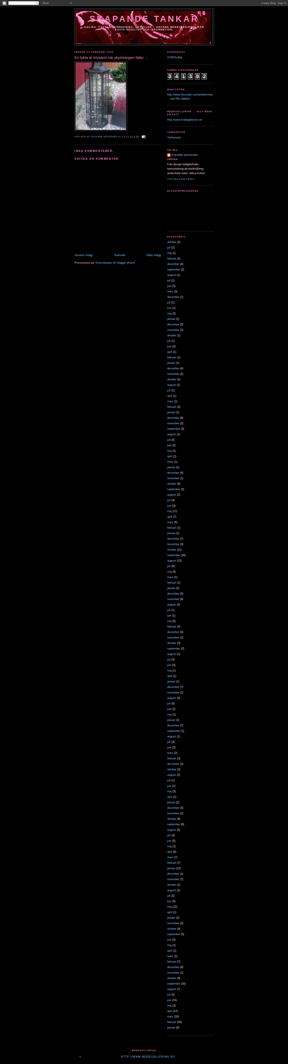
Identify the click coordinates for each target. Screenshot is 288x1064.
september (173, 269)
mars (170, 291)
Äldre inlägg (154, 255)
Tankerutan (174, 137)
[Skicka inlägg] (143, 136)
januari (171, 319)
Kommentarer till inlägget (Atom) (115, 262)
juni (169, 286)
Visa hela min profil (181, 179)
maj (169, 253)
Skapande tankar (144, 18)
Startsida (119, 255)
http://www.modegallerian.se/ (184, 119)
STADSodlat (174, 57)
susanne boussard (184, 155)
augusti (171, 275)
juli (169, 247)
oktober (171, 242)
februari (171, 258)
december (173, 264)
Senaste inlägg (83, 255)
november (173, 329)
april (169, 351)
